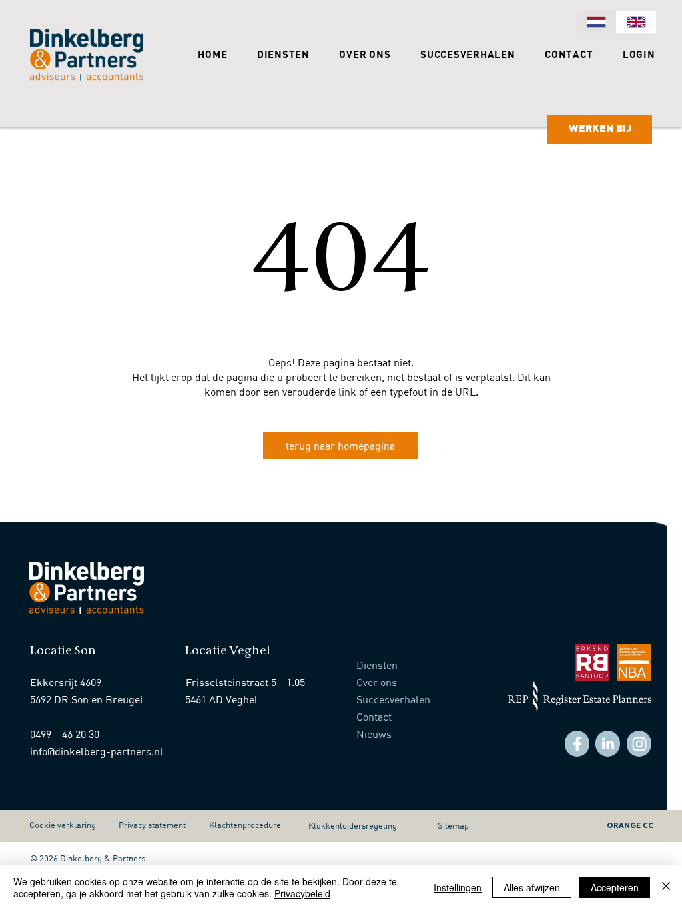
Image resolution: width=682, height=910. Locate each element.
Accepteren (615, 887)
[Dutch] (596, 22)
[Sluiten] (666, 887)
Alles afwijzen (532, 887)
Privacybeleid (302, 893)
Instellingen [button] (458, 887)
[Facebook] (577, 744)
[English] (636, 22)
